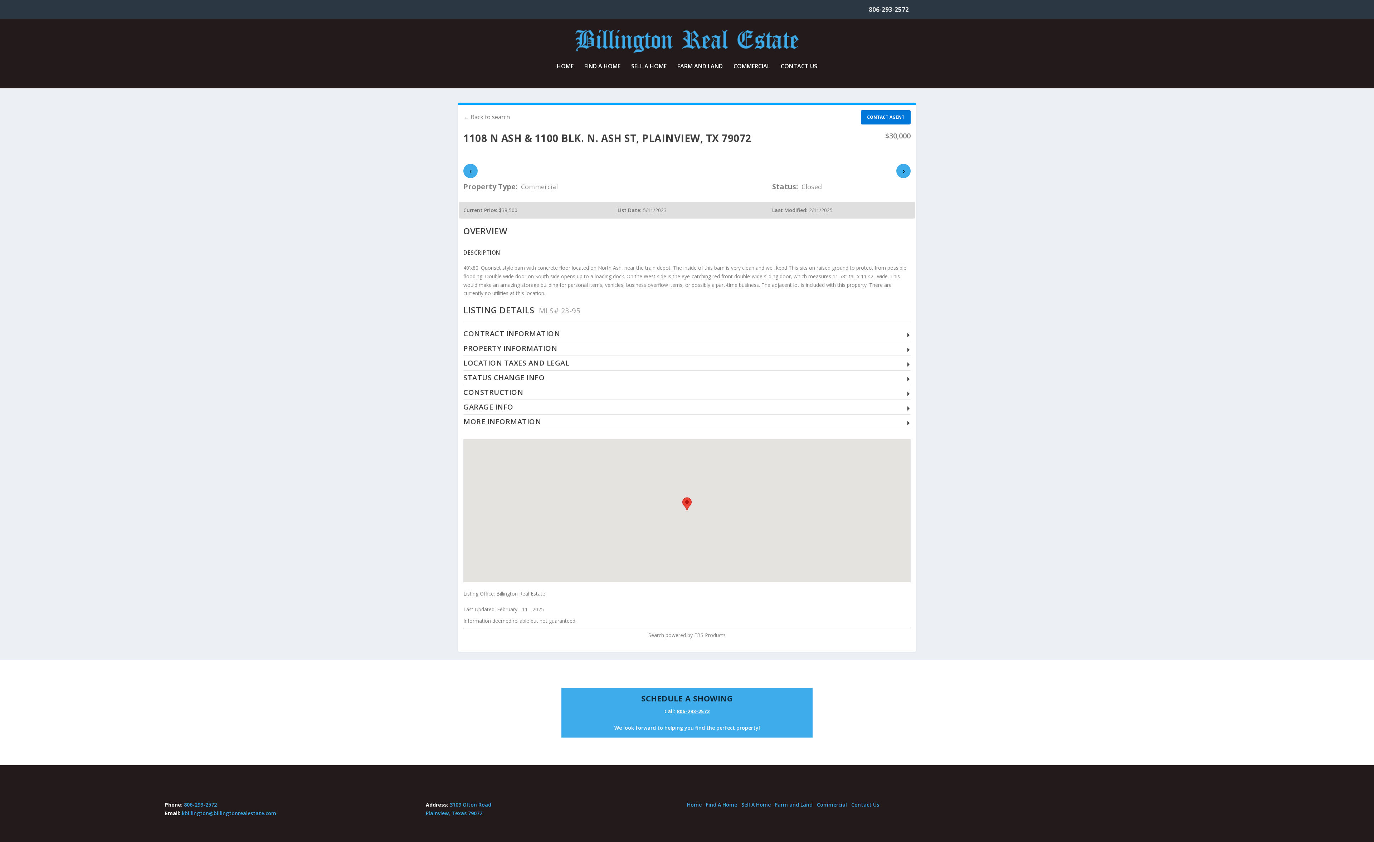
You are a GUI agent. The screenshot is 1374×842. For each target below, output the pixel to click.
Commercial (752, 66)
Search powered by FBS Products (687, 635)
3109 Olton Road (470, 804)
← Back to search (486, 117)
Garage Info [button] (488, 407)
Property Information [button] (510, 348)
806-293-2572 (889, 9)
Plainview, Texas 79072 (454, 813)
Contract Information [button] (511, 333)
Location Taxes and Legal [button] (516, 363)
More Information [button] (502, 421)
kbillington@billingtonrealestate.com (229, 813)
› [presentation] (903, 170)
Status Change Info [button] (504, 377)
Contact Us (799, 66)
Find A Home (602, 66)
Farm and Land (700, 66)
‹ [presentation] (470, 170)
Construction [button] (493, 392)
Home (565, 66)
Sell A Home (649, 66)
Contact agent (886, 117)
